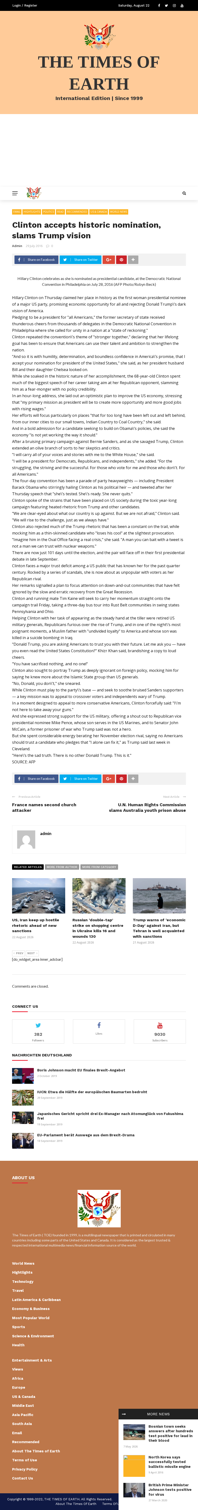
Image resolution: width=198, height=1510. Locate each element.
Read (60, 211)
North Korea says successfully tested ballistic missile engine (169, 1462)
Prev (19, 953)
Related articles (28, 867)
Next (31, 953)
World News (118, 211)
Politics (48, 211)
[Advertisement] (99, 150)
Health (18, 1345)
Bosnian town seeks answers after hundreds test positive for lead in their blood (170, 1433)
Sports (18, 1327)
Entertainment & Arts (32, 1360)
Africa (17, 1378)
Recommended (77, 211)
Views (17, 1369)
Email (16, 211)
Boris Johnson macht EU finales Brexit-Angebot (81, 1070)
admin (17, 246)
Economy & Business (31, 1309)
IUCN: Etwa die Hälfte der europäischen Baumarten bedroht (92, 1092)
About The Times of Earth (36, 1451)
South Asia (22, 1424)
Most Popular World (31, 1318)
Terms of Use (24, 1460)
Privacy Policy (24, 1469)
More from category (99, 867)
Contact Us (22, 1478)
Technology (22, 1281)
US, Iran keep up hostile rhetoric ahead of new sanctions (35, 925)
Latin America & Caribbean (36, 1300)
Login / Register (24, 5)
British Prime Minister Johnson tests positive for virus (169, 1490)
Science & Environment (33, 1336)
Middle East (23, 1405)
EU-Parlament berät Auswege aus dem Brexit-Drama (85, 1135)
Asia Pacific (22, 1415)
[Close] (124, 1414)
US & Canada (99, 211)
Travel (18, 1290)
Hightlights (32, 211)
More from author (62, 867)
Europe (18, 1387)
